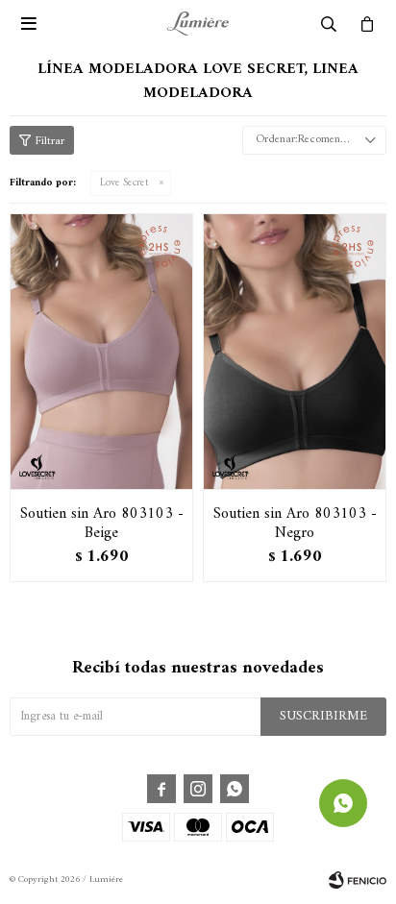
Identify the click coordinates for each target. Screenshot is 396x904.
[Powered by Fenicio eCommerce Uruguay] (357, 880)
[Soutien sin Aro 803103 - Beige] (101, 351)
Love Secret (124, 183)
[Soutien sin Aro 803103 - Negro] (294, 351)
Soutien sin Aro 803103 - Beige (102, 523)
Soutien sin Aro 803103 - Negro (295, 523)
